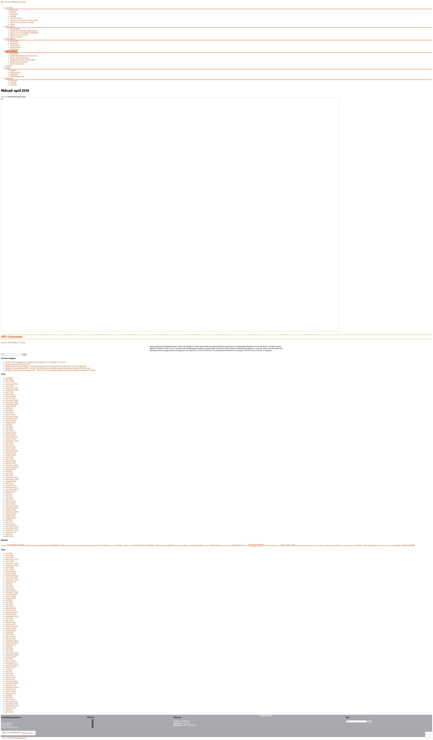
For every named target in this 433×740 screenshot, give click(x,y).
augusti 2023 (10, 406)
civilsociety (112, 545)
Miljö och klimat (16, 37)
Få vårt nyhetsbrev (17, 64)
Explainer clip (153, 545)
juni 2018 (9, 483)
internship (214, 545)
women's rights (400, 545)
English (13, 83)
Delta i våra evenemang (19, 58)
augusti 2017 (10, 492)
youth (411, 545)
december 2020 (11, 451)
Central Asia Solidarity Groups (51, 545)
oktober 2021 (10, 439)
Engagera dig (11, 51)
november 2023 (11, 402)
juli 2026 (8, 378)
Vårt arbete (9, 26)
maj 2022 (9, 429)
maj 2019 (9, 475)
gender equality (180, 545)
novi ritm (285, 545)
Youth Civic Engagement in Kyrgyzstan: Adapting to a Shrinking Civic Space (35, 362)
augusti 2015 (10, 518)
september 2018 (11, 479)
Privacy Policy (266, 716)
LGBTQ (267, 545)
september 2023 (11, 404)
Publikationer (15, 72)
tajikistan (351, 545)
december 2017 (11, 488)
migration (273, 545)
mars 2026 (9, 382)
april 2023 (9, 412)
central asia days (31, 545)
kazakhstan (227, 545)
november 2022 (11, 419)
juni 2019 (9, 473)
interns (206, 545)
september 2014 (11, 530)
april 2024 (9, 392)
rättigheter (321, 545)
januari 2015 (10, 524)
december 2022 (11, 416)
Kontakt (13, 16)
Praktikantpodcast (17, 76)
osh (293, 545)
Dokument (14, 14)
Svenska (9, 78)
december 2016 (11, 506)
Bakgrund (14, 10)
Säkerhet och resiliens (19, 35)
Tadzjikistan (14, 45)
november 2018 (11, 477)
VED (377, 545)
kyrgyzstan (256, 545)
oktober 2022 (10, 421)
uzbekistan (371, 545)
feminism (163, 545)
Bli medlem (14, 54)
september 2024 (11, 390)
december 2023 (11, 400)
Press (12, 24)
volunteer (383, 545)
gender (171, 545)
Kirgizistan (14, 43)
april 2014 (9, 536)
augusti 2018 (10, 481)
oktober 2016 (10, 510)
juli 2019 (8, 471)
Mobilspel (14, 74)
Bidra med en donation (19, 62)
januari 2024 (10, 398)
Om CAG (9, 8)
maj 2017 (9, 496)
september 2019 (11, 467)
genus (189, 545)
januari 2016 (10, 516)
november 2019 (11, 465)
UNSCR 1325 (360, 545)
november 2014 (11, 528)
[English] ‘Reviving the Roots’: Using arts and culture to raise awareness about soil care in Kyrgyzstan (45, 366)
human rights (197, 545)
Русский (13, 85)
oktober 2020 (10, 453)
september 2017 (11, 490)
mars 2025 (9, 386)
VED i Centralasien (12, 336)
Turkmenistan (15, 47)
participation (300, 545)
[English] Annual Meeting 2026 (17, 364)
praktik (315, 545)
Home (3, 97)
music (278, 545)
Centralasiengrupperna (89, 545)
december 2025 (11, 384)
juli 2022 (8, 425)
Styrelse (13, 12)
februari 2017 (10, 502)
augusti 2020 (10, 455)
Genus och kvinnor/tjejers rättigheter (24, 33)
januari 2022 (10, 435)
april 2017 (9, 498)
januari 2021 (10, 449)
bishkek (3, 545)
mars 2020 (9, 459)
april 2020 (9, 457)
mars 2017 (9, 500)
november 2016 (11, 508)
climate (119, 545)
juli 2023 (8, 408)
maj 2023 (9, 410)
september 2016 (11, 512)
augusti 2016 (10, 514)
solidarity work (330, 545)
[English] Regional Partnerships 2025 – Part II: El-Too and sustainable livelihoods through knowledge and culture (50, 370)
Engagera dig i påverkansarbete (23, 60)
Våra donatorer (16, 18)
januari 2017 (10, 504)
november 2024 (11, 388)
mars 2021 (9, 445)
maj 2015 (9, 522)
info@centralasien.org (9, 727)
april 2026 (9, 380)
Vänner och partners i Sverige (22, 22)
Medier (8, 68)
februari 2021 (10, 447)
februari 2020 (10, 461)
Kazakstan (14, 41)
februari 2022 (10, 433)
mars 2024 (9, 394)
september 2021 (11, 441)
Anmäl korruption (28, 733)
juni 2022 (9, 427)
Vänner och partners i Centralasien (24, 20)
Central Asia (15, 545)
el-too (131, 545)
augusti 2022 (10, 423)
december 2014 (11, 526)
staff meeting (343, 545)
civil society (104, 545)
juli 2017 (8, 494)
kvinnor (245, 545)
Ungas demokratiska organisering (23, 31)
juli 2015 (8, 520)
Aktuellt (8, 66)
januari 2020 (10, 463)
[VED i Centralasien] (170, 331)
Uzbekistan (14, 49)
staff (337, 545)
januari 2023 (10, 414)
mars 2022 (9, 431)
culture (125, 545)
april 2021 (9, 443)
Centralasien (10, 39)
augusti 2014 (10, 532)
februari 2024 (10, 396)
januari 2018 (10, 486)
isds (220, 545)
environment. (139, 545)
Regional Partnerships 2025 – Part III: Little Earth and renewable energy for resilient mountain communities (47, 368)
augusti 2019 (10, 469)
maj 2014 (9, 534)
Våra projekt (15, 29)
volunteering (389, 545)
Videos (13, 70)
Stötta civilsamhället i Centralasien (24, 56)
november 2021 (11, 437)
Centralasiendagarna (72, 545)
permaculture (309, 545)
